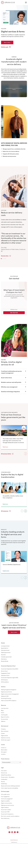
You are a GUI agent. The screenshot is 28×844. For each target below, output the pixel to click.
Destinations (4, 659)
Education (3, 654)
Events (2, 712)
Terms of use (4, 772)
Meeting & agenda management (8, 689)
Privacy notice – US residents (7, 777)
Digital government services (7, 805)
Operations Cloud (5, 675)
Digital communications (6, 803)
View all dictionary (5, 818)
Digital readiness (5, 807)
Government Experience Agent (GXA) (9, 677)
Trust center (4, 770)
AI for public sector (5, 794)
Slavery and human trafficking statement (10, 786)
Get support (4, 752)
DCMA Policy (4, 783)
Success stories (4, 719)
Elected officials (4, 661)
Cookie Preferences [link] (14, 840)
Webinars (3, 721)
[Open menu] (26, 2)
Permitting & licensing (6, 698)
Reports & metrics (5, 717)
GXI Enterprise (4, 679)
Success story (5, 256)
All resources (4, 511)
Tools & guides (4, 714)
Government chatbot (6, 809)
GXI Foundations (5, 682)
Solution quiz (4, 47)
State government (5, 650)
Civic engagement (5, 796)
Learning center (4, 708)
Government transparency (7, 814)
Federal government (5, 652)
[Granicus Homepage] (13, 827)
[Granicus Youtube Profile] (12, 832)
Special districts (4, 648)
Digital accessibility (5, 801)
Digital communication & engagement (10, 694)
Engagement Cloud (5, 673)
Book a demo (7, 42)
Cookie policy (4, 779)
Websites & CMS (4, 696)
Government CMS (5, 811)
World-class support (5, 740)
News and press (4, 731)
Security (3, 781)
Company (3, 729)
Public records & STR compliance (8, 700)
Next (25, 453)
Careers (3, 733)
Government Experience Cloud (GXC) (9, 669)
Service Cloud (4, 671)
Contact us (3, 747)
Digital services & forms (6, 691)
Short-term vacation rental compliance (10, 816)
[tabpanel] (14, 216)
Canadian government (6, 656)
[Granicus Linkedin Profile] (15, 832)
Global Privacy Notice (6, 775)
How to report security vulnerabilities (9, 788)
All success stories (6, 454)
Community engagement (7, 798)
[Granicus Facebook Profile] (9, 832)
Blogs (2, 710)
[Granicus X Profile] (17, 832)
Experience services (5, 737)
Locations (3, 754)
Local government (5, 646)
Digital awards (4, 735)
